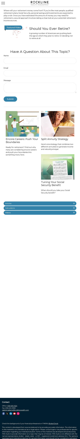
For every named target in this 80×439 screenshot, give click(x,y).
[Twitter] (7, 413)
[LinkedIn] (10, 413)
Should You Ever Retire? (49, 29)
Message (7, 80)
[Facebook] (3, 413)
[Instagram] (18, 413)
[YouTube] (14, 413)
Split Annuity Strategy (54, 139)
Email (6, 68)
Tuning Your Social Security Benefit (52, 184)
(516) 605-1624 (12, 406)
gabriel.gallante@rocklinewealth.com (15, 410)
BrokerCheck (53, 424)
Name (6, 56)
